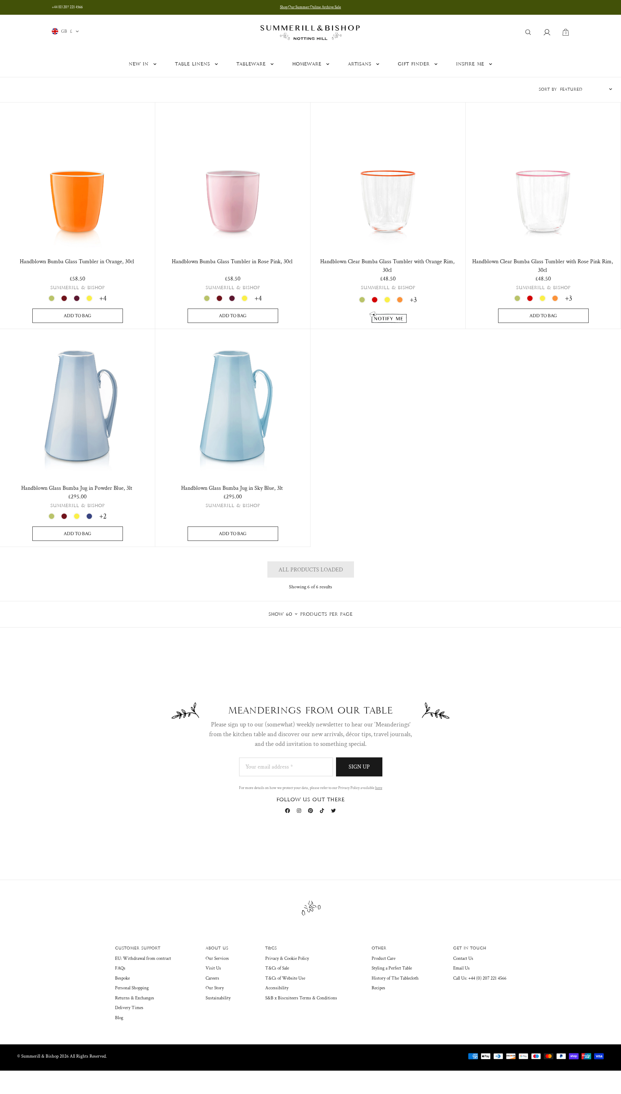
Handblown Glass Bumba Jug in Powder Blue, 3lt (76, 488)
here (378, 787)
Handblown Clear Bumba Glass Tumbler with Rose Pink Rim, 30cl (542, 266)
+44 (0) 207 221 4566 (67, 7)
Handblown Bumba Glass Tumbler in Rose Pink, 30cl (232, 261)
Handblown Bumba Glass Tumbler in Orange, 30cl (77, 261)
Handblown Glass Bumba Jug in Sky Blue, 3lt (232, 488)
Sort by (548, 89)
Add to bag (77, 316)
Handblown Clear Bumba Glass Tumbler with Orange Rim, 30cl (387, 266)
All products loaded (311, 570)
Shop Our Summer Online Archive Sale (310, 7)
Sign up (359, 767)
